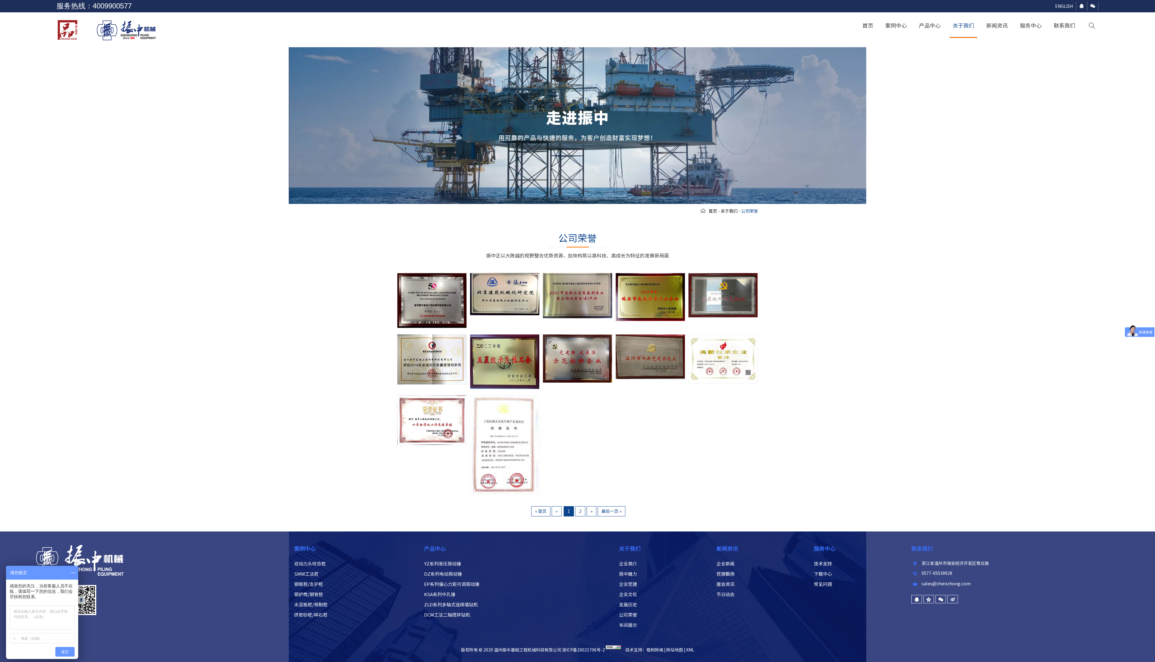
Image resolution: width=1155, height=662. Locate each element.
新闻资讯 (997, 25)
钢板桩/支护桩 (308, 584)
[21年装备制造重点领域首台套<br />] (577, 276)
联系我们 (1064, 25)
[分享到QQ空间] (928, 599)
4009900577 (112, 6)
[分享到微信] (940, 599)
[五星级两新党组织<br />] (723, 276)
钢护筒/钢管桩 (308, 594)
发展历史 (628, 604)
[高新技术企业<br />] (723, 337)
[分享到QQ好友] (916, 599)
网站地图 (674, 650)
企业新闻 (725, 564)
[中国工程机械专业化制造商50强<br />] (432, 276)
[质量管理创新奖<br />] (432, 337)
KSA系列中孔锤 (439, 594)
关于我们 (963, 25)
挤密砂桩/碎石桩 (311, 615)
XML (690, 650)
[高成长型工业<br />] (650, 276)
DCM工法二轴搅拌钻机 (447, 615)
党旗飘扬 (725, 574)
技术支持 (823, 564)
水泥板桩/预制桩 (311, 604)
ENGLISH (1064, 6)
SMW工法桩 (306, 574)
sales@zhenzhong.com (946, 583)
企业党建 (628, 584)
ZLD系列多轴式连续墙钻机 (451, 604)
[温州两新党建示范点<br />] (650, 337)
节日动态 (725, 594)
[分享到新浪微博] (952, 599)
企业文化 (628, 594)
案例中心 (896, 25)
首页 (867, 25)
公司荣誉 (628, 615)
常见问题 (823, 584)
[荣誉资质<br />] (504, 398)
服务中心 (1031, 25)
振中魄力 (628, 574)
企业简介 (628, 564)
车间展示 (628, 625)
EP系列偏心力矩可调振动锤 (451, 584)
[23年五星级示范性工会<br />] (504, 337)
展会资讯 (725, 584)
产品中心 (930, 25)
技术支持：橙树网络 (644, 650)
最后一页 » (611, 511)
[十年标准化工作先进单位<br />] (432, 398)
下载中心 (823, 574)
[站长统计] (613, 649)
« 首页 (541, 511)
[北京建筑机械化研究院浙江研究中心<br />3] (504, 276)
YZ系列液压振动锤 (442, 564)
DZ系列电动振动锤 (443, 574)
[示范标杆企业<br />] (577, 337)
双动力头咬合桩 (310, 564)
